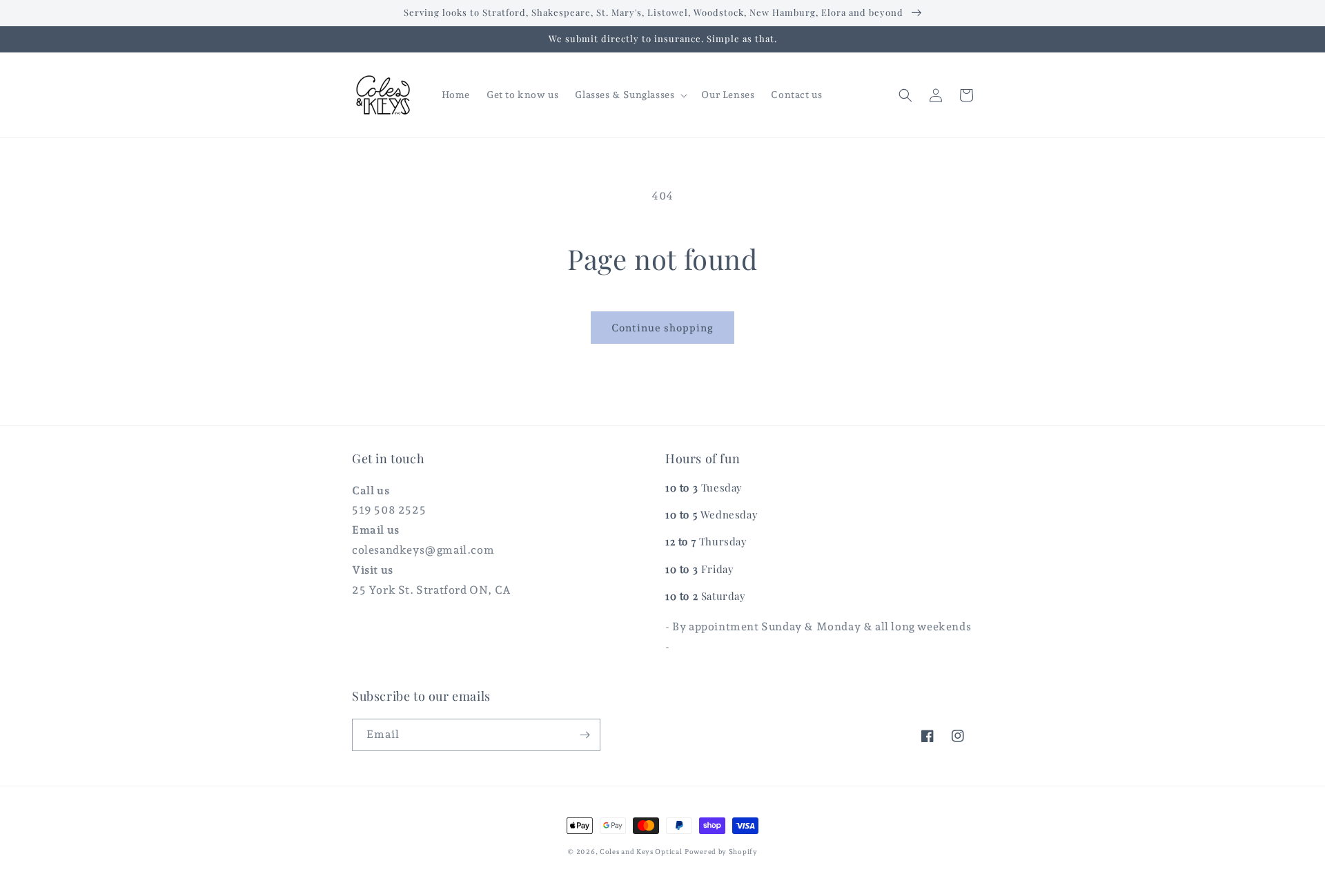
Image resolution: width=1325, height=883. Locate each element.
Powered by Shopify (721, 851)
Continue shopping (662, 328)
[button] (630, 94)
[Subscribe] (584, 735)
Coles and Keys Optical (641, 851)
